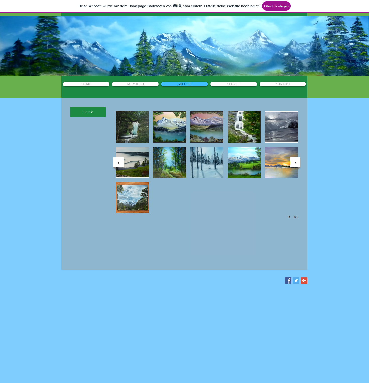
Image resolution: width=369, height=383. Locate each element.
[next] (295, 162)
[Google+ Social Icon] (304, 280)
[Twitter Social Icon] (296, 280)
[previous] (118, 162)
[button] (132, 127)
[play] (290, 216)
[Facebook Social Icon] (288, 280)
